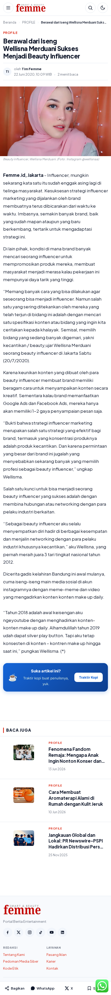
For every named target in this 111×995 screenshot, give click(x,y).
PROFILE (10, 33)
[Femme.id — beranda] (49, 8)
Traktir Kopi (88, 677)
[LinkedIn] (62, 932)
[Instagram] (29, 932)
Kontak (52, 968)
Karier (51, 961)
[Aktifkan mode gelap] (103, 8)
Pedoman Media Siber (20, 961)
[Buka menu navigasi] (8, 8)
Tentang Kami (14, 955)
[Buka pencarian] (90, 8)
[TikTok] (40, 932)
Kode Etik (10, 968)
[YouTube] (51, 932)
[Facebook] (7, 932)
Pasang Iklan (56, 955)
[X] (18, 932)
